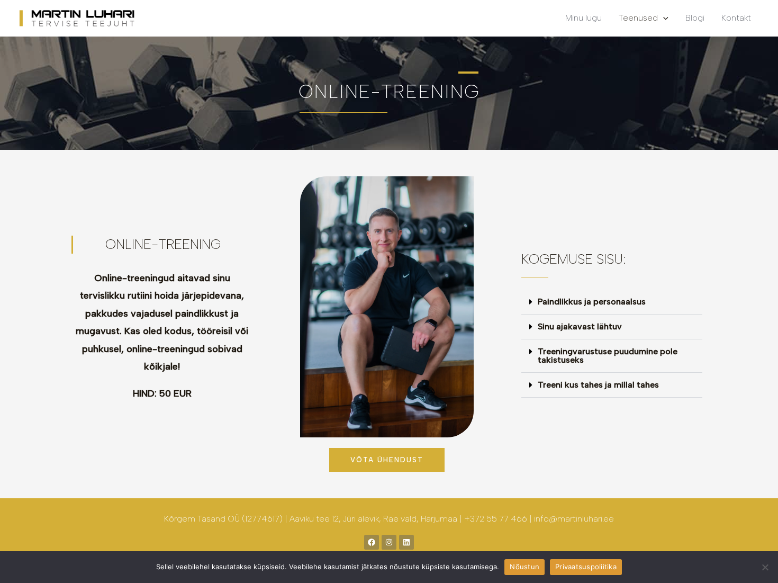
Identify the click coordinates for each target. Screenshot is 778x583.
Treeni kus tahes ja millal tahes (598, 385)
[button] (611, 302)
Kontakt (736, 18)
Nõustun (524, 566)
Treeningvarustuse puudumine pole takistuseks (607, 355)
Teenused (638, 18)
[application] (663, 18)
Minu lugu (583, 18)
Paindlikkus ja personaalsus (592, 302)
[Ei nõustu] (764, 567)
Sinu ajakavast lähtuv (580, 326)
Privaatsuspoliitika (586, 566)
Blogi (694, 18)
